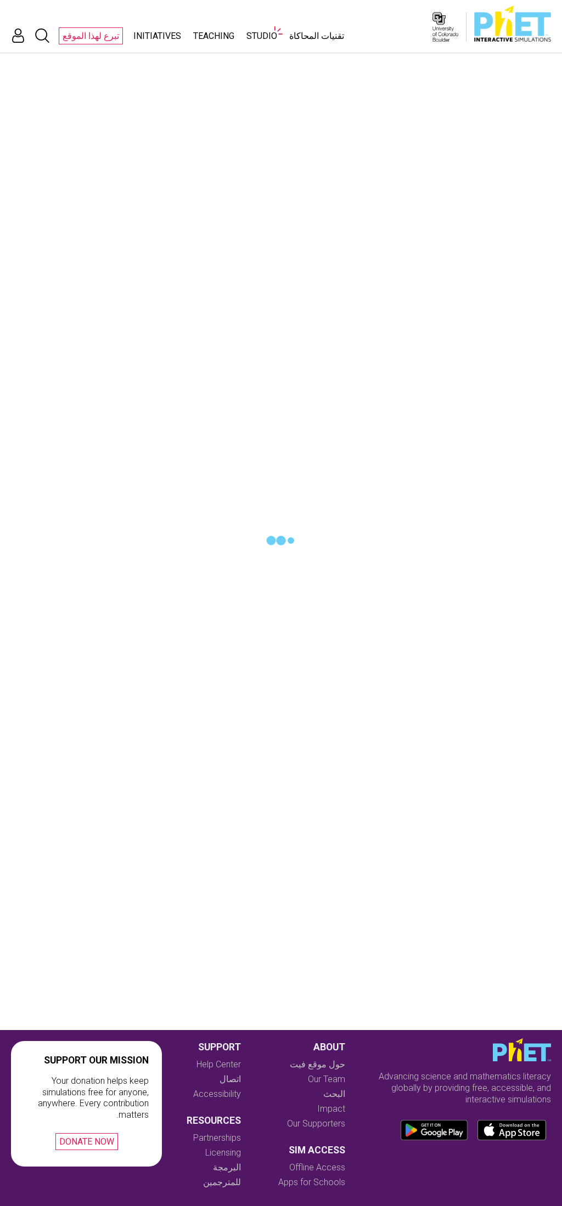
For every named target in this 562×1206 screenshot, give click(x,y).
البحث (334, 1094)
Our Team (326, 1079)
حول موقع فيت (317, 1064)
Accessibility (217, 1094)
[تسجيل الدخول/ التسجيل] (18, 35)
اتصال (230, 1079)
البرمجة (227, 1167)
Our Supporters (316, 1123)
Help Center (218, 1064)
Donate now (86, 1141)
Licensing (223, 1152)
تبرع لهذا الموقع (91, 36)
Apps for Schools (311, 1182)
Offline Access (317, 1167)
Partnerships (217, 1138)
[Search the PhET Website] (42, 35)
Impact (331, 1108)
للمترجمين (222, 1182)
